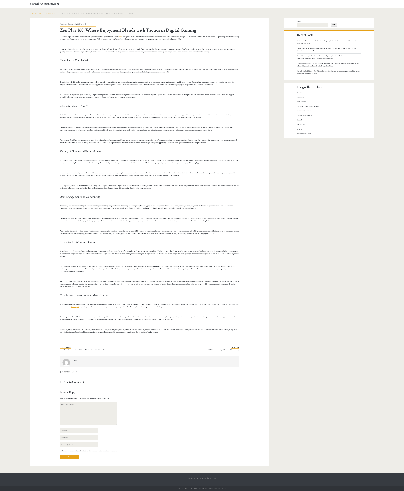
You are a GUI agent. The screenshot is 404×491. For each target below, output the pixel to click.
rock (84, 24)
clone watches (301, 101)
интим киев (300, 97)
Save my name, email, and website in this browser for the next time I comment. (89, 451)
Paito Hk (299, 120)
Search (299, 21)
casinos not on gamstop (304, 115)
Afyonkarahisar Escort (304, 134)
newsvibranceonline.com (44, 4)
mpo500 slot (301, 124)
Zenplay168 (75, 307)
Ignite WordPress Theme (191, 488)
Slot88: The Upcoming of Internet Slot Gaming (222, 350)
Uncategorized (46, 14)
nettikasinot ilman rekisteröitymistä (308, 106)
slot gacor (300, 92)
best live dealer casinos (304, 111)
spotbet (299, 129)
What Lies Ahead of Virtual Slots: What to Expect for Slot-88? (82, 350)
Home (33, 14)
